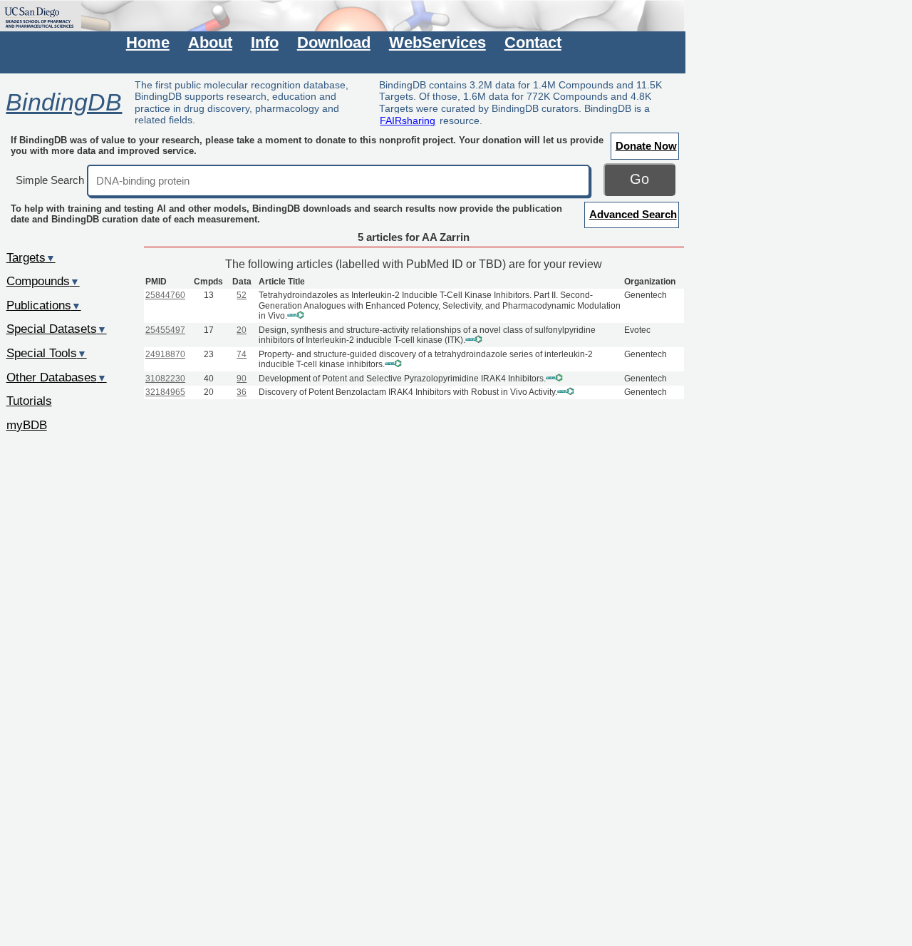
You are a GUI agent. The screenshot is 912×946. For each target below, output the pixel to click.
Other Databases (56, 377)
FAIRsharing (407, 120)
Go (639, 179)
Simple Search (50, 180)
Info (265, 42)
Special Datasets (56, 329)
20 (242, 330)
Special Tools (46, 353)
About (210, 42)
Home (148, 42)
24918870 (165, 354)
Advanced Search (633, 214)
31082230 (165, 379)
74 (242, 354)
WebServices (437, 42)
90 (242, 379)
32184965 (165, 392)
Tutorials (29, 401)
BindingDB (64, 101)
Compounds (43, 281)
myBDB (26, 425)
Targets (31, 257)
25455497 (165, 330)
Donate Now (646, 146)
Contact (532, 42)
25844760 (165, 295)
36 (242, 392)
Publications (43, 305)
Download (333, 42)
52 (242, 295)
